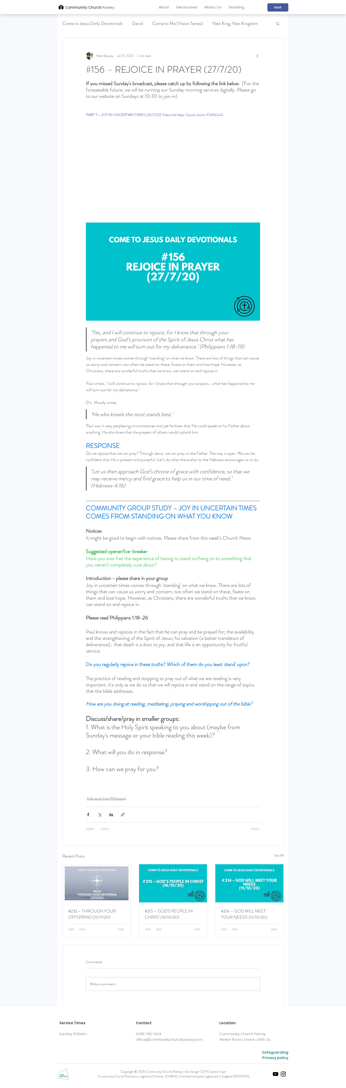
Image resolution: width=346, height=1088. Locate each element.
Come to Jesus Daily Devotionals (92, 23)
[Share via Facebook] (88, 814)
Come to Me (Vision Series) (177, 23)
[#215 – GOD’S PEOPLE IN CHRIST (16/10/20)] (173, 883)
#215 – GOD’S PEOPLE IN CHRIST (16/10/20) (169, 914)
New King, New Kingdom (235, 23)
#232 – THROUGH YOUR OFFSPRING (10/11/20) (92, 914)
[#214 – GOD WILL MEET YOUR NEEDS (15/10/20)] (249, 883)
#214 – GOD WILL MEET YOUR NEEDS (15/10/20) (244, 914)
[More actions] (257, 56)
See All (279, 855)
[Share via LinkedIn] (111, 814)
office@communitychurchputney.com (169, 1039)
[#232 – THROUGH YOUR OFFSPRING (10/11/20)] (97, 883)
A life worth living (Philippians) (106, 798)
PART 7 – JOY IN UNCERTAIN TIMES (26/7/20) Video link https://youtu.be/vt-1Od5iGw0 (154, 114)
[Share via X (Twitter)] (99, 814)
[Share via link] (123, 814)
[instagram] (283, 1074)
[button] (164, 7)
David (137, 23)
